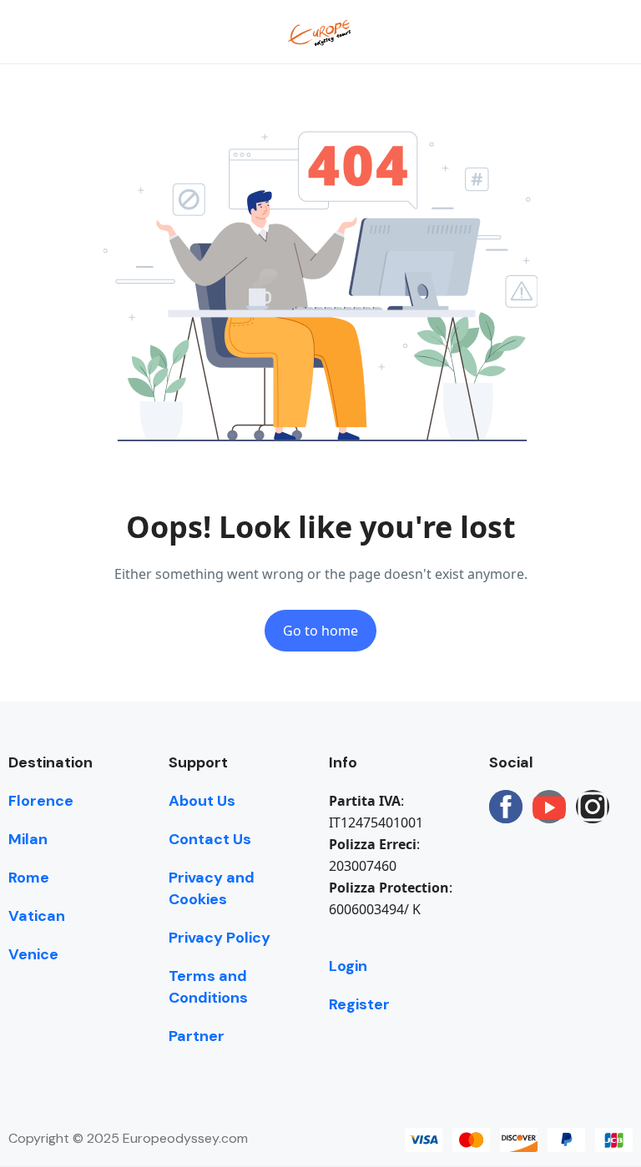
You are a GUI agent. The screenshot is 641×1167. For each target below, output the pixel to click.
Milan (28, 839)
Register (359, 1004)
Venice (33, 954)
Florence (40, 801)
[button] (568, 32)
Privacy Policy (219, 938)
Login (348, 966)
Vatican (36, 916)
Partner (197, 1036)
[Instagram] (592, 806)
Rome (28, 878)
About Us (202, 801)
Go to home (320, 630)
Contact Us (210, 839)
